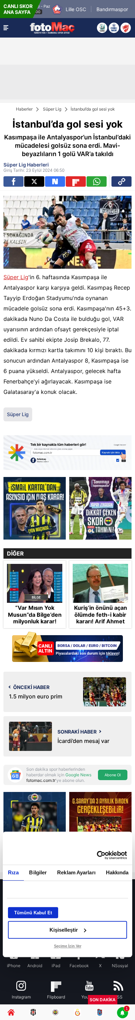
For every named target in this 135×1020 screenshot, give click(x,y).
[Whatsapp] (97, 181)
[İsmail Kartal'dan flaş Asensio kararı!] (34, 508)
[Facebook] (13, 181)
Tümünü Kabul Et (33, 912)
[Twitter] (34, 181)
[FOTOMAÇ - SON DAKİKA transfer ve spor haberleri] (52, 27)
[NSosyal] (55, 181)
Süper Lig (52, 109)
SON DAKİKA (103, 999)
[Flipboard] (76, 181)
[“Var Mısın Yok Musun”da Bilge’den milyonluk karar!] (34, 583)
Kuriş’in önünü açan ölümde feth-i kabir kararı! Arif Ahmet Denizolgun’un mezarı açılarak (100, 621)
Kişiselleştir (64, 930)
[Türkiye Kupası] (125, 28)
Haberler (24, 109)
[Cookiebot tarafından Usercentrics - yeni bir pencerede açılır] (97, 855)
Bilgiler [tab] (38, 872)
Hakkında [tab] (117, 872)
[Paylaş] (121, 181)
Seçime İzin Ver (67, 946)
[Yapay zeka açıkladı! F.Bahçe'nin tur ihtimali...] (100, 508)
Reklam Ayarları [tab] (76, 872)
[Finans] (67, 647)
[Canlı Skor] (114, 28)
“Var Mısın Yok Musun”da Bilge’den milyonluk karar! (35, 614)
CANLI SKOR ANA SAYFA (18, 9)
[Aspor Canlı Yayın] (102, 28)
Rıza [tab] (13, 872)
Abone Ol (113, 774)
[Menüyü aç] (5, 28)
